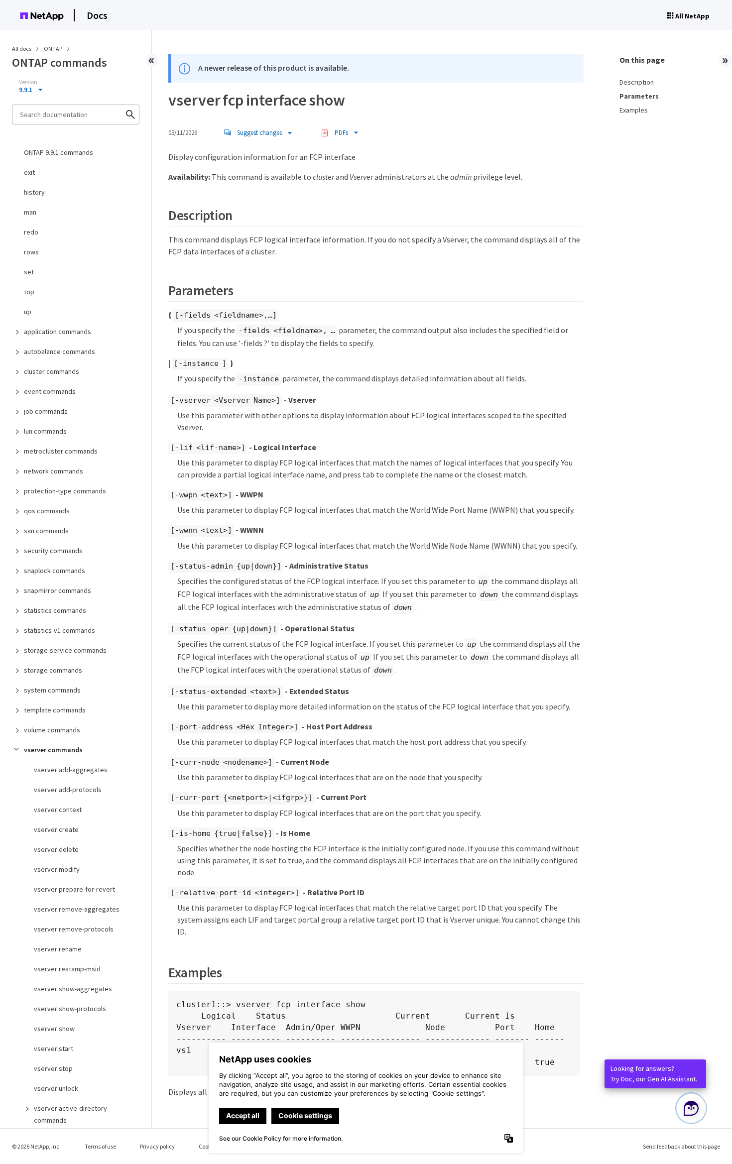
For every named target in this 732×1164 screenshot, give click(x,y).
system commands (52, 690)
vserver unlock (56, 1088)
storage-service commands (65, 650)
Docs (97, 15)
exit (29, 172)
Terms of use (100, 1146)
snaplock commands (54, 570)
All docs (21, 48)
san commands (46, 530)
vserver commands (53, 749)
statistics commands (55, 610)
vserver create (56, 829)
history (34, 192)
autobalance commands (59, 351)
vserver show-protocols (70, 1008)
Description (636, 82)
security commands (53, 550)
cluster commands (51, 371)
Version (28, 82)
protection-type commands (65, 490)
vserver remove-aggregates (77, 909)
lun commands (45, 431)
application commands (57, 331)
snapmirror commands (57, 590)
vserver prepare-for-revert (74, 889)
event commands (50, 391)
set (29, 271)
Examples (633, 110)
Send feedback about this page (681, 1146)
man (30, 212)
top (29, 291)
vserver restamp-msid (67, 968)
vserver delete (56, 849)
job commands (46, 411)
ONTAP (53, 48)
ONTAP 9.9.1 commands (58, 152)
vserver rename (58, 948)
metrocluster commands (61, 451)
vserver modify (57, 869)
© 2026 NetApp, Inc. (36, 1146)
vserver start (53, 1048)
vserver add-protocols (68, 789)
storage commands (53, 670)
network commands (53, 470)
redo (31, 232)
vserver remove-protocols (74, 929)
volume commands (52, 729)
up (27, 311)
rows (31, 251)
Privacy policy (157, 1146)
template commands (55, 709)
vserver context (58, 809)
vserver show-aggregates (73, 988)
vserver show (54, 1028)
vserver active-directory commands (70, 1114)
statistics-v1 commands (59, 630)
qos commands (47, 510)
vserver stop (53, 1068)
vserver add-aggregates (71, 769)
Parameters (639, 96)
